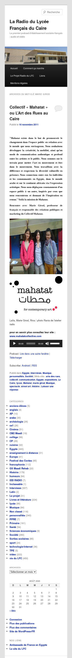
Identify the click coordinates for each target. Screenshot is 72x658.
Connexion (16, 619)
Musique (47, 373)
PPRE (13, 519)
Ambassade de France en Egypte (28, 645)
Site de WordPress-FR (22, 631)
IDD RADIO (16, 480)
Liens (42, 75)
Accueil (14, 68)
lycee (19, 383)
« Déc (13, 610)
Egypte (26, 373)
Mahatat (27, 383)
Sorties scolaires (19, 538)
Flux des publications (22, 623)
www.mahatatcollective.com (26, 336)
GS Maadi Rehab (19, 468)
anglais (14, 409)
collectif (14, 379)
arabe (13, 417)
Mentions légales (19, 83)
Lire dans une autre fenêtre (34, 353)
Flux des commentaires (23, 627)
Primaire (14, 523)
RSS (34, 365)
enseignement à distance (24, 453)
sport (13, 542)
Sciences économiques (23, 531)
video (13, 554)
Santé (13, 527)
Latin (12, 492)
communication (27, 379)
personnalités (17, 376)
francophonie (17, 464)
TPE (12, 550)
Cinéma (14, 429)
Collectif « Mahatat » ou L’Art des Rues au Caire (29, 112)
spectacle (15, 386)
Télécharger (16, 357)
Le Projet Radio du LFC (22, 75)
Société (29, 376)
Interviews (36, 373)
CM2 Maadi (16, 433)
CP (11, 441)
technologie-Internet (21, 546)
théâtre (36, 386)
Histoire (14, 472)
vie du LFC (16, 558)
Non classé (16, 511)
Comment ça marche (33, 68)
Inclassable (16, 484)
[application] (36, 343)
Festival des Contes (21, 460)
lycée (13, 503)
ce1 (11, 425)
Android (26, 365)
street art (26, 386)
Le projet (15, 495)
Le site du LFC (18, 648)
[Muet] (47, 343)
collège (14, 437)
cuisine (14, 445)
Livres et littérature (20, 499)
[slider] (55, 343)
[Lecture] (14, 343)
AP (11, 413)
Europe (14, 456)
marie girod (39, 383)
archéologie (16, 421)
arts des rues (53, 376)
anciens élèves (18, 406)
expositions (51, 379)
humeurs (15, 476)
